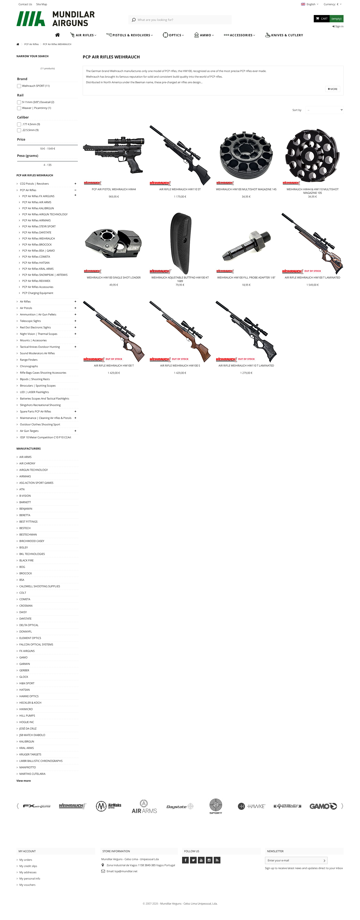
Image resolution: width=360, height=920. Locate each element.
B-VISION (25, 496)
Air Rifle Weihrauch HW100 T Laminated (312, 277)
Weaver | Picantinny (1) (36, 108)
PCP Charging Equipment (37, 293)
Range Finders (28, 360)
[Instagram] (209, 860)
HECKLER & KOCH (30, 702)
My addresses (27, 872)
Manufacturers (28, 448)
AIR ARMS (25, 457)
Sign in (339, 26)
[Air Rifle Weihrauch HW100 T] (114, 332)
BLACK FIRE (26, 560)
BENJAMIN (25, 508)
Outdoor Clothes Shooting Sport (39, 424)
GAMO (23, 657)
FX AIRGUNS (27, 651)
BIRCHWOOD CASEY (31, 541)
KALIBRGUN (26, 741)
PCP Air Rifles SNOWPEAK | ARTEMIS (45, 275)
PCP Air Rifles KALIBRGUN (38, 208)
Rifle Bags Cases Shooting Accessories (42, 372)
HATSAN (24, 690)
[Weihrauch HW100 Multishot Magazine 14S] (246, 155)
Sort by (296, 110)
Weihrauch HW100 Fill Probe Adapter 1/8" (246, 277)
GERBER (24, 670)
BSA (21, 580)
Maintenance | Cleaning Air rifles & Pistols (45, 418)
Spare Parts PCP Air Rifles (35, 411)
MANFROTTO (27, 767)
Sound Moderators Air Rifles (37, 353)
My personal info (29, 878)
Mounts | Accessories (33, 340)
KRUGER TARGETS (30, 754)
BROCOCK (25, 573)
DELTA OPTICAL (29, 625)
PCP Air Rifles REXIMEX (36, 281)
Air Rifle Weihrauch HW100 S (180, 365)
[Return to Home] (17, 44)
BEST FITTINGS (28, 521)
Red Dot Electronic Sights (35, 327)
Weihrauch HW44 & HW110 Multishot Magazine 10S (313, 191)
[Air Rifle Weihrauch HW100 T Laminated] (312, 244)
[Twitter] (193, 860)
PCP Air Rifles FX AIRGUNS (38, 196)
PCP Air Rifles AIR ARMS (36, 202)
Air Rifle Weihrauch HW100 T (114, 365)
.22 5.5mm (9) (30, 130)
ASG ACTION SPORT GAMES (36, 483)
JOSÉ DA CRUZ (27, 728)
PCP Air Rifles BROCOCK (37, 244)
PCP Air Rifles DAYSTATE (36, 232)
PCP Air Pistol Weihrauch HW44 (114, 189)
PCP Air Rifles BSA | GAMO (38, 250)
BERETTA (24, 515)
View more (23, 781)
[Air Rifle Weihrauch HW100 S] (180, 332)
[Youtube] (201, 860)
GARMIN (24, 664)
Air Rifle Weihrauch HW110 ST (180, 189)
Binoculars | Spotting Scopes (37, 385)
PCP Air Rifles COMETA (36, 256)
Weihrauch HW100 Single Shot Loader (114, 277)
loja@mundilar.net (126, 871)
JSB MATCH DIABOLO (32, 735)
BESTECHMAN (28, 534)
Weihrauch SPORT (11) (36, 86)
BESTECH (25, 528)
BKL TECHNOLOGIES (32, 554)
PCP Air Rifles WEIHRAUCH (38, 238)
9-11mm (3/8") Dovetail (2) (38, 102)
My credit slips (28, 866)
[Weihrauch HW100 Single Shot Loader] (114, 244)
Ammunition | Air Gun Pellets (37, 314)
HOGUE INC (26, 722)
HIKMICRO (26, 709)
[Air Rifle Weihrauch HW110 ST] (180, 155)
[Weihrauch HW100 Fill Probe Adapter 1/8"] (246, 244)
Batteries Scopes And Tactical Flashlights (44, 398)
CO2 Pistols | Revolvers (34, 183)
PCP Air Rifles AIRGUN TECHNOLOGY (45, 214)
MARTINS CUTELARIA (32, 774)
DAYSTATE (25, 618)
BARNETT (25, 502)
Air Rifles (25, 301)
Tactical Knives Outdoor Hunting (39, 347)
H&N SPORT (26, 683)
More (334, 89)
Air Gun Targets (29, 431)
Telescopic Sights (30, 321)
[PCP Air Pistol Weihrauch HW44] (114, 155)
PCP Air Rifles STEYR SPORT (39, 226)
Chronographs (28, 366)
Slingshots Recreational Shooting (40, 405)
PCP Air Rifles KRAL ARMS (38, 269)
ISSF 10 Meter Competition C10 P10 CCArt (45, 437)
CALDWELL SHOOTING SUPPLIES (39, 586)
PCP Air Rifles (27, 190)
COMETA (24, 599)
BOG (22, 567)
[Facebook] (185, 860)
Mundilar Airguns (170, 903)
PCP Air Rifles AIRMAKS (36, 220)
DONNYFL (25, 631)
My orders (25, 860)
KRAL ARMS (26, 748)
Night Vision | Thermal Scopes (38, 334)
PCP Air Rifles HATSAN (36, 263)
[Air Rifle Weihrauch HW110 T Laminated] (246, 332)
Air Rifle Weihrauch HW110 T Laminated (246, 365)
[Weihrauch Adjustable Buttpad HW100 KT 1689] (180, 244)
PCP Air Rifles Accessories (37, 287)
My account (27, 851)
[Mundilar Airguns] (55, 19)
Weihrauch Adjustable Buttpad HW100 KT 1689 (180, 279)
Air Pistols (25, 308)
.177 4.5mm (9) (31, 124)
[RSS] (217, 860)
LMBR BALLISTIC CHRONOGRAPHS (40, 761)
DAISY (23, 612)
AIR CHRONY (27, 463)
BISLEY (23, 547)
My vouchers (27, 885)
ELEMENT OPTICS (30, 638)
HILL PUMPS (27, 715)
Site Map (41, 4)
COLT (22, 593)
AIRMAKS (25, 476)
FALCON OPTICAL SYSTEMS (36, 644)
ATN (22, 489)
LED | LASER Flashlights (34, 392)
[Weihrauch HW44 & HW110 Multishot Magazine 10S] (312, 155)
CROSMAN (25, 605)
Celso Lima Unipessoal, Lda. (201, 903)
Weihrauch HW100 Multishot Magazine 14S (246, 189)
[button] (83, 35)
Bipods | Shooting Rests (34, 379)
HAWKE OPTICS (29, 696)
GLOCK (23, 677)
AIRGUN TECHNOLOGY (33, 470)
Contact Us (25, 4)
